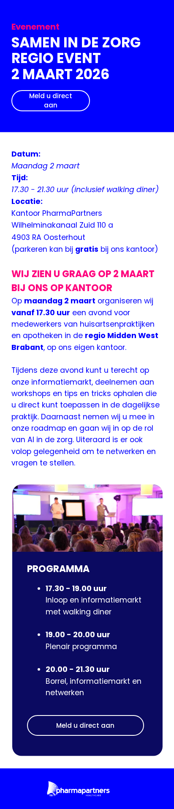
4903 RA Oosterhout (48, 237)
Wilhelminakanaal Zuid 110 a (62, 225)
